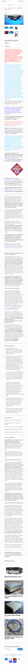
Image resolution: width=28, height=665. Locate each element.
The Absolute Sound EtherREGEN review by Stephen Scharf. (13, 158)
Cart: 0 (22, 1)
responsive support (8, 553)
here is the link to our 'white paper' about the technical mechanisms (13, 306)
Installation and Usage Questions (15, 247)
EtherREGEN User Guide (17, 432)
